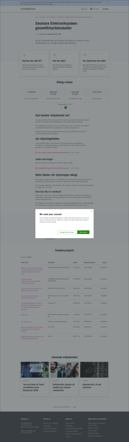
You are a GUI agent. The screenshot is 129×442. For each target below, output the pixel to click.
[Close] (91, 211)
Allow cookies (83, 232)
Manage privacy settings (67, 232)
